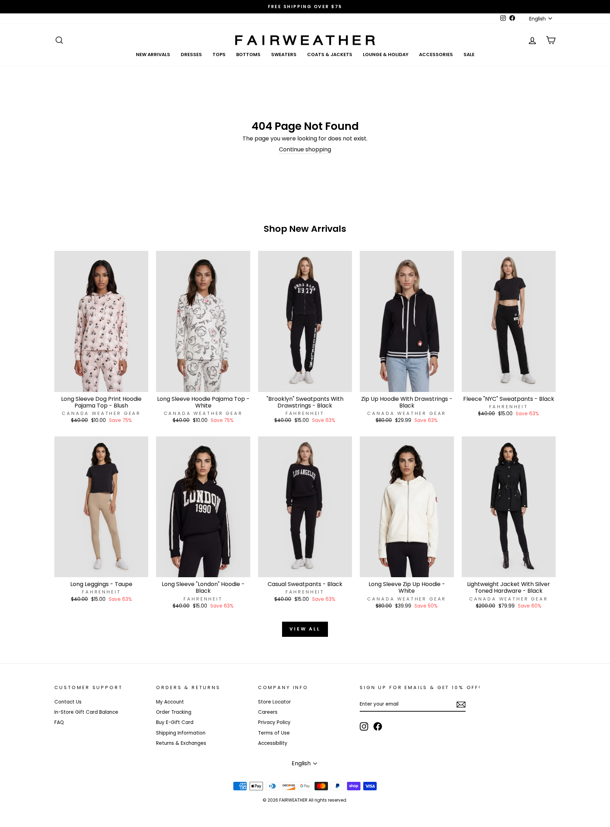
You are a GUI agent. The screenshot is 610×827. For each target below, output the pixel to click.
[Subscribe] (461, 704)
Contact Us (68, 702)
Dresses (191, 54)
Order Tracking (173, 712)
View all (305, 629)
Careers (267, 712)
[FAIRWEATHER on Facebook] (377, 726)
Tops (219, 54)
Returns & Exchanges (181, 743)
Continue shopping (305, 149)
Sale (469, 54)
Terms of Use (274, 733)
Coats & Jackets (329, 54)
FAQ (59, 722)
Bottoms (248, 54)
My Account (170, 702)
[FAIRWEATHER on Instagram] (364, 726)
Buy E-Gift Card (174, 722)
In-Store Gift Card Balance (86, 712)
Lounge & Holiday (385, 54)
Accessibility (272, 743)
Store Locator (274, 702)
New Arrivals (153, 54)
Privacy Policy (274, 722)
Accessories (436, 54)
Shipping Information (180, 733)
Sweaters (284, 54)
